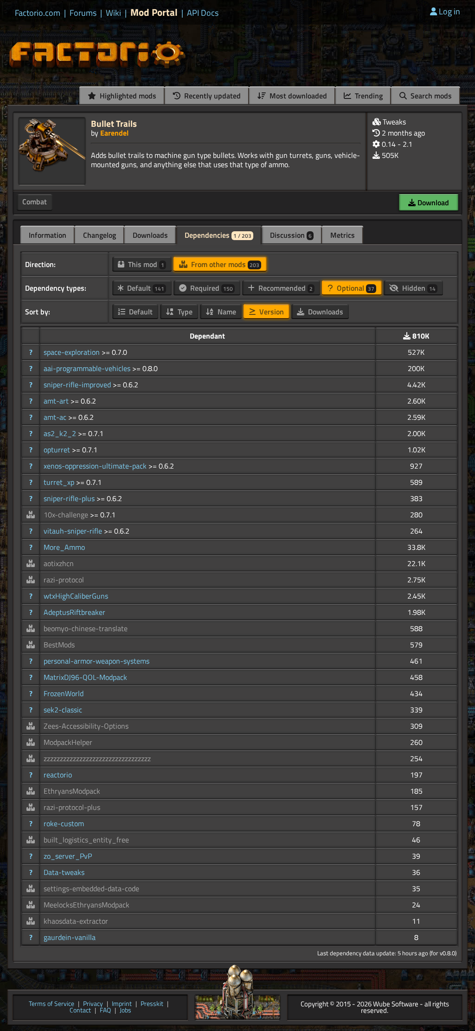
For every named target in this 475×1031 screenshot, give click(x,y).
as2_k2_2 (61, 433)
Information (47, 235)
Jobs (125, 1010)
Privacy (93, 1004)
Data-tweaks (64, 872)
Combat (34, 201)
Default (144, 288)
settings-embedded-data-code (91, 888)
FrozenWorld (63, 693)
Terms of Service (51, 1004)
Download (432, 202)
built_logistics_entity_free (86, 839)
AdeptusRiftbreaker (74, 612)
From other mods (224, 264)
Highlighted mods (127, 95)
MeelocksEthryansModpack (86, 904)
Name (226, 311)
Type (184, 311)
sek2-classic (63, 709)
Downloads (150, 235)
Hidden (418, 288)
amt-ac (56, 417)
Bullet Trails (114, 123)
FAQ (105, 1010)
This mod (145, 264)
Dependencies (218, 235)
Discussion (291, 235)
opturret (58, 449)
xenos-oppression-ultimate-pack (96, 465)
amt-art (57, 400)
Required (210, 288)
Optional (354, 288)
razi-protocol (64, 579)
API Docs (202, 13)
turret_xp (60, 482)
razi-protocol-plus (72, 807)
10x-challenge (67, 514)
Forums (83, 13)
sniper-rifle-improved (78, 384)
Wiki (113, 13)
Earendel (114, 132)
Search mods (430, 95)
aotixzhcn (59, 563)
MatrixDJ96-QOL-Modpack (85, 677)
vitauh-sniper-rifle (74, 530)
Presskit (152, 1004)
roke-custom (64, 823)
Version (270, 311)
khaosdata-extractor (76, 921)
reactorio (58, 774)
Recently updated (211, 95)
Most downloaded (297, 95)
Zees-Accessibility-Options (86, 725)
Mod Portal (154, 12)
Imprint (122, 1004)
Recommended (285, 288)
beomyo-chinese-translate (86, 628)
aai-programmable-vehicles (88, 368)
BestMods (59, 644)
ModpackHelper (68, 742)
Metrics (342, 235)
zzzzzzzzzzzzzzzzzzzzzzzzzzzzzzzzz (97, 758)
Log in (449, 11)
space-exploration (73, 352)
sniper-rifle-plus (70, 498)
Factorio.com (37, 13)
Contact (80, 1010)
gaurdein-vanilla (70, 937)
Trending (368, 95)
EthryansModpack (72, 790)
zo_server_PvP (68, 855)
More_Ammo (64, 547)
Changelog (99, 235)
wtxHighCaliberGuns (76, 595)
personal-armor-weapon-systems (96, 660)
